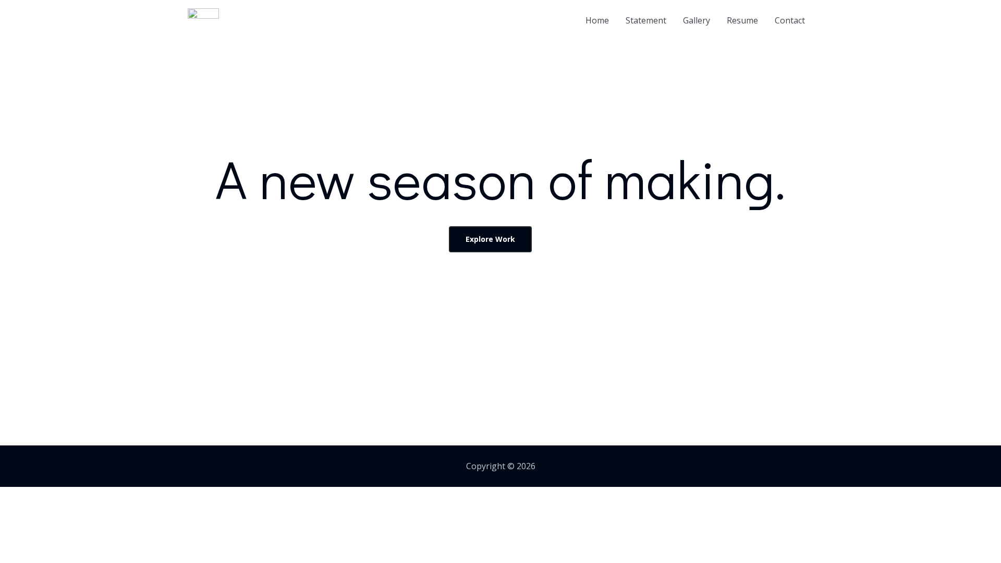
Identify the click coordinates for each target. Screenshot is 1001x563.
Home (597, 20)
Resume (742, 20)
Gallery (696, 20)
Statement (646, 20)
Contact (790, 20)
